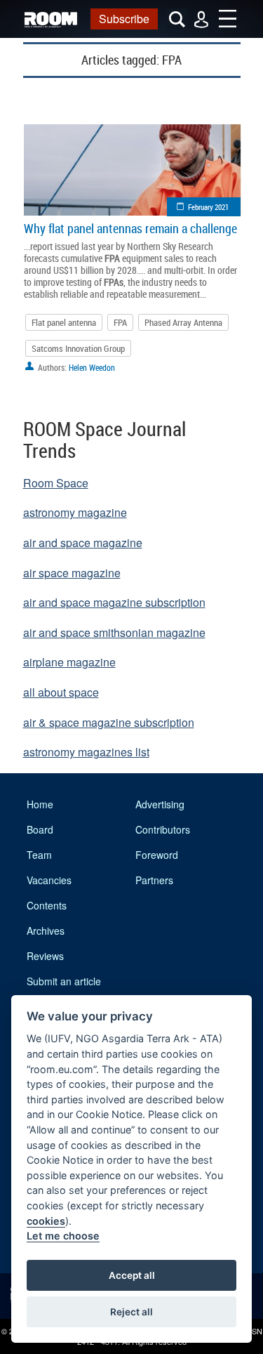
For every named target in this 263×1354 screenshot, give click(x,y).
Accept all (132, 1275)
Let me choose (63, 1236)
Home (40, 804)
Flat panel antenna (64, 322)
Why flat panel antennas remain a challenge (130, 228)
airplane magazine (69, 662)
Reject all (131, 1311)
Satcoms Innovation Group (78, 348)
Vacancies (49, 880)
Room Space (55, 483)
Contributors (162, 829)
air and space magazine (82, 542)
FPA (120, 322)
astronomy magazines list (86, 752)
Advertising (159, 804)
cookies (46, 1221)
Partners (154, 880)
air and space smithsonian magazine (114, 632)
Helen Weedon (92, 367)
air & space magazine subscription (108, 722)
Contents (47, 905)
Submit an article (64, 981)
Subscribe (124, 19)
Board (40, 829)
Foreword (156, 854)
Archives (46, 930)
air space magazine (72, 573)
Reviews (45, 955)
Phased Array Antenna (183, 322)
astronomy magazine (75, 512)
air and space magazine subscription (114, 602)
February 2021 (208, 207)
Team (39, 854)
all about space (61, 692)
